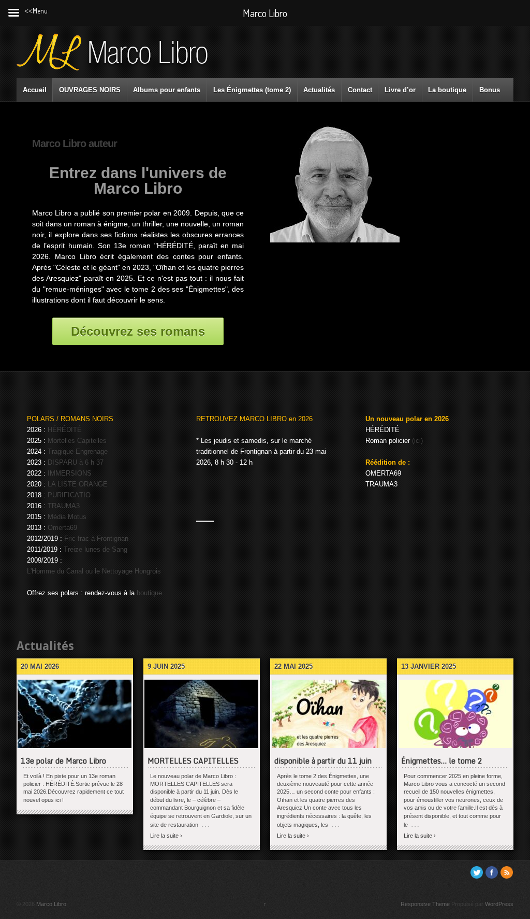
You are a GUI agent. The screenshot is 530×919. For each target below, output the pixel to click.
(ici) (417, 440)
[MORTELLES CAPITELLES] (201, 714)
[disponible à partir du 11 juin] (328, 714)
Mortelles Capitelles (77, 440)
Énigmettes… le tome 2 (441, 761)
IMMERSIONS (70, 473)
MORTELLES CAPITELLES (193, 761)
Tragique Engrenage (78, 451)
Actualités (319, 90)
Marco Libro (50, 904)
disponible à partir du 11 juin (323, 761)
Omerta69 (62, 528)
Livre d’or (400, 90)
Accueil (35, 90)
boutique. (150, 593)
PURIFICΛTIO (69, 495)
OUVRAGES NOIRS (90, 90)
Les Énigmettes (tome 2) (252, 90)
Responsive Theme (425, 904)
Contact (360, 90)
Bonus (489, 90)
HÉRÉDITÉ (65, 430)
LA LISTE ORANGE (78, 484)
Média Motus (67, 517)
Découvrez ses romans (138, 331)
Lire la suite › (166, 835)
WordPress (499, 904)
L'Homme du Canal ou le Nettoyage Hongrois (94, 571)
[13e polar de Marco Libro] (75, 714)
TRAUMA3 (64, 506)
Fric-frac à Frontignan (96, 538)
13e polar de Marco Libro (63, 761)
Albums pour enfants (166, 90)
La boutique (447, 90)
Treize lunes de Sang (95, 549)
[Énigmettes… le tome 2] (455, 714)
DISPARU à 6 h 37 (76, 462)
